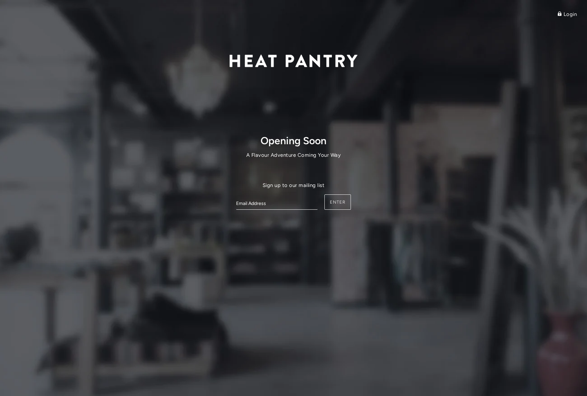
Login (569, 14)
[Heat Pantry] (293, 60)
